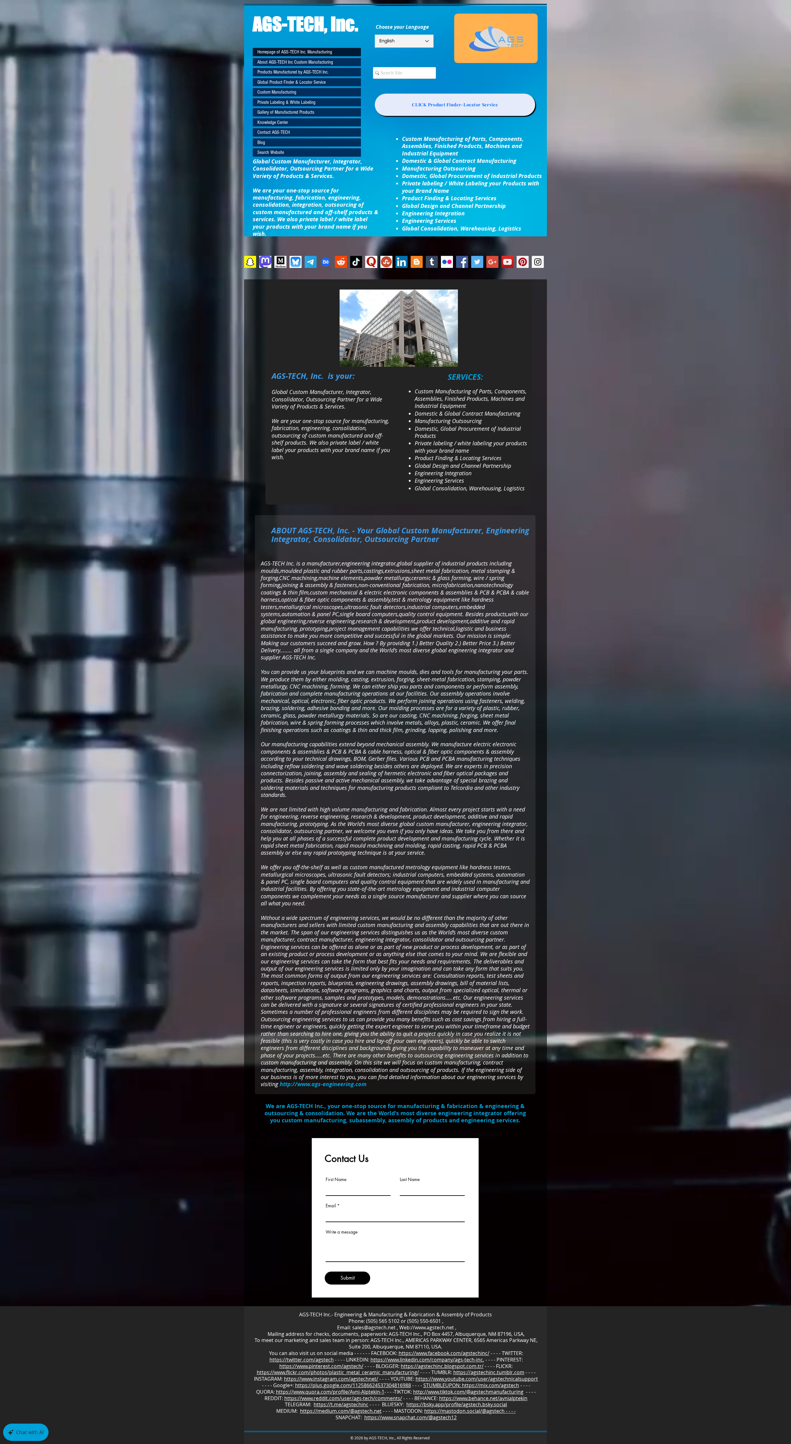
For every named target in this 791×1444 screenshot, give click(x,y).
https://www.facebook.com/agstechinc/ (444, 1353)
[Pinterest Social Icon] (523, 262)
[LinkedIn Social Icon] (402, 262)
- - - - (529, 1391)
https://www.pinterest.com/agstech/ (321, 1366)
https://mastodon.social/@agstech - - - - (470, 1411)
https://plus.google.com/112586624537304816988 (353, 1385)
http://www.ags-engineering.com (323, 1084)
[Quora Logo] (371, 262)
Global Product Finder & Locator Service (291, 82)
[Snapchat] (250, 262)
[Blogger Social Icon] (417, 262)
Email (331, 1206)
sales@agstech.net (374, 1327)
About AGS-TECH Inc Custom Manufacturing (295, 62)
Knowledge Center (272, 122)
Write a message (341, 1232)
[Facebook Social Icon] (462, 262)
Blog (261, 142)
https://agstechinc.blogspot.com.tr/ (442, 1366)
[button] (399, 328)
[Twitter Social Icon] (477, 262)
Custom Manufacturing (276, 92)
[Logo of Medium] (280, 262)
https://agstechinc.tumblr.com (488, 1372)
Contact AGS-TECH (273, 132)
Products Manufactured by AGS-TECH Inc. (292, 72)
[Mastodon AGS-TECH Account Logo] (265, 262)
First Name (336, 1179)
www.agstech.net (434, 1327)
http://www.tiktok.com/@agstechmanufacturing (468, 1391)
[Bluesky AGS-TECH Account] (296, 262)
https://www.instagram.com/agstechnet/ (331, 1378)
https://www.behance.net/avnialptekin (483, 1398)
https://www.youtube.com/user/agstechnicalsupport (477, 1378)
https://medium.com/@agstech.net (341, 1411)
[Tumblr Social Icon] (432, 262)
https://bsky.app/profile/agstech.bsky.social (456, 1404)
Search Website (270, 152)
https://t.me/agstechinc (341, 1404)
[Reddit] (341, 262)
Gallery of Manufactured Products (285, 112)
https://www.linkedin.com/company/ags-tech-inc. (427, 1359)
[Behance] (326, 262)
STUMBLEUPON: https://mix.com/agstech (471, 1385)
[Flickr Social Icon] (447, 262)
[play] (445, 361)
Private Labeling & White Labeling (286, 102)
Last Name (410, 1179)
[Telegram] (311, 262)
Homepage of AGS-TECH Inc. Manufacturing (294, 52)
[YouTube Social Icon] (507, 262)
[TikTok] (356, 262)
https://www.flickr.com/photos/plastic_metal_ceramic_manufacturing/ (338, 1372)
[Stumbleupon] (386, 262)
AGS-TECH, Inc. (305, 23)
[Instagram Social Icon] (538, 262)
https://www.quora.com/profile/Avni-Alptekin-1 (330, 1391)
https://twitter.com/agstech (301, 1359)
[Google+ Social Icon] (492, 262)
